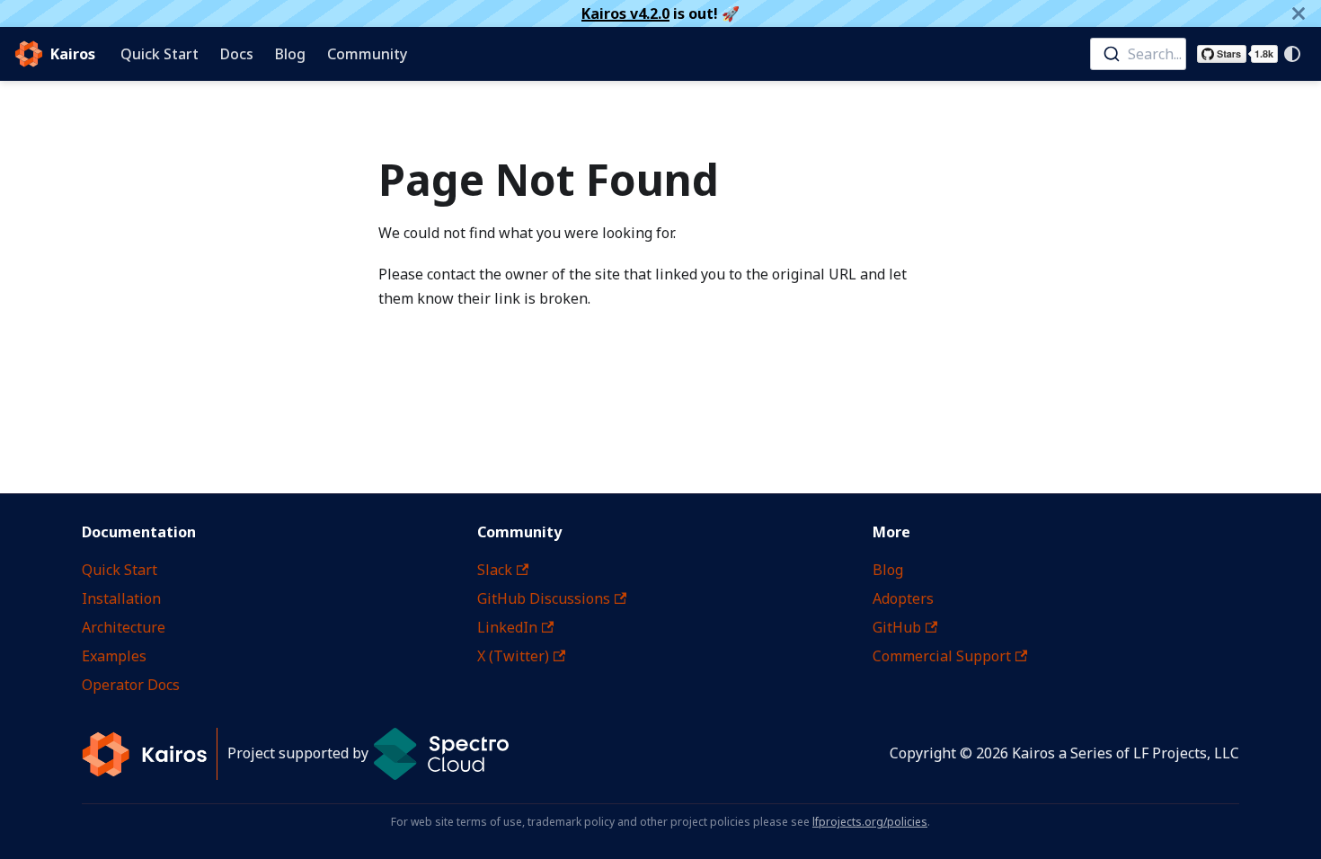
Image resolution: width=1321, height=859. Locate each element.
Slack (494, 570)
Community (367, 54)
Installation (121, 598)
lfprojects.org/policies (869, 821)
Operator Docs (131, 685)
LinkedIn (507, 627)
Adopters (903, 598)
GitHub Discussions (543, 598)
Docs (236, 54)
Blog (290, 54)
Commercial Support (942, 656)
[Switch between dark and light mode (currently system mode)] (1292, 54)
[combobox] (1138, 54)
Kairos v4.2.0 (625, 13)
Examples (114, 656)
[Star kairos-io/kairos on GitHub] (1237, 54)
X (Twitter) (513, 656)
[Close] (1298, 13)
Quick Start (159, 54)
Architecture (123, 627)
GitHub (897, 627)
